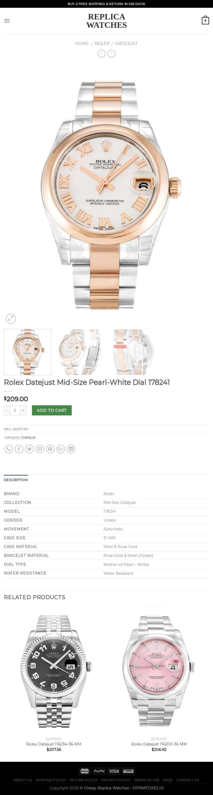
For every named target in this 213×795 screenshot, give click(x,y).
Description (16, 480)
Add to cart (51, 410)
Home (82, 43)
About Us (23, 780)
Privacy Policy (116, 780)
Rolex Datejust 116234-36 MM (54, 744)
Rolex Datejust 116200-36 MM (159, 744)
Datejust (126, 43)
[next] (198, 194)
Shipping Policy (51, 780)
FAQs (168, 780)
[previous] (14, 194)
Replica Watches (106, 20)
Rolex (102, 43)
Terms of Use (147, 780)
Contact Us (187, 780)
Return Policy (84, 780)
